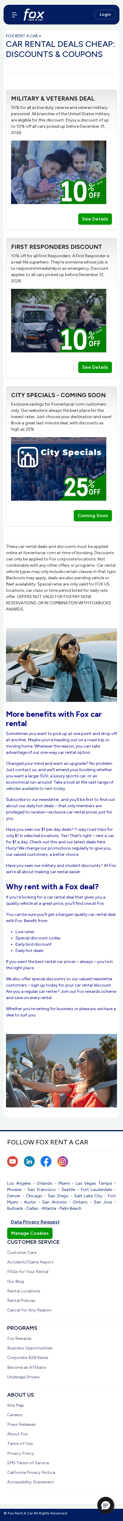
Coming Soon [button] (93, 515)
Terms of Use (20, 1443)
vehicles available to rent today (35, 788)
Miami (64, 1183)
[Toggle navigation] (14, 14)
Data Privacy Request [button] (35, 1222)
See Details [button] (95, 219)
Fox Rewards (19, 1338)
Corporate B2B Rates (27, 1357)
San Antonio (54, 1202)
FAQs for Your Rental (27, 1271)
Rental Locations (23, 1291)
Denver (13, 1195)
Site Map (15, 1405)
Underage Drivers (23, 1377)
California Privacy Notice (31, 1472)
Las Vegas (86, 1183)
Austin (30, 1202)
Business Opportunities (30, 1348)
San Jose (103, 1202)
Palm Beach (71, 1208)
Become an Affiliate (26, 1367)
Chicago (34, 1195)
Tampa (105, 1183)
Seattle (68, 1189)
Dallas (32, 1208)
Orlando (45, 1183)
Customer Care (21, 1252)
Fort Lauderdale (96, 1189)
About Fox (17, 1434)
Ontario (80, 1202)
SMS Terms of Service (28, 1462)
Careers (14, 1414)
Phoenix (14, 1189)
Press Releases (21, 1424)
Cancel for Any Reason (29, 1310)
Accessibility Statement (30, 1482)
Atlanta (49, 1208)
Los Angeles (19, 1183)
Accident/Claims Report (30, 1262)
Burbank (15, 1208)
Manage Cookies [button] (30, 1233)
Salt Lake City (88, 1195)
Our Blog (15, 1281)
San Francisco (41, 1189)
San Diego (58, 1195)
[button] (105, 1505)
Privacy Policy (20, 1453)
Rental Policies (21, 1300)
